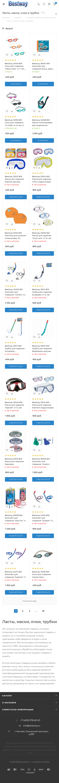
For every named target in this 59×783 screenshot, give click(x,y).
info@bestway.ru (31, 725)
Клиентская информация (17, 709)
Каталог (7, 696)
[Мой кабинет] (49, 4)
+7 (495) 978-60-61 (30, 720)
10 (43, 611)
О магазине (9, 703)
